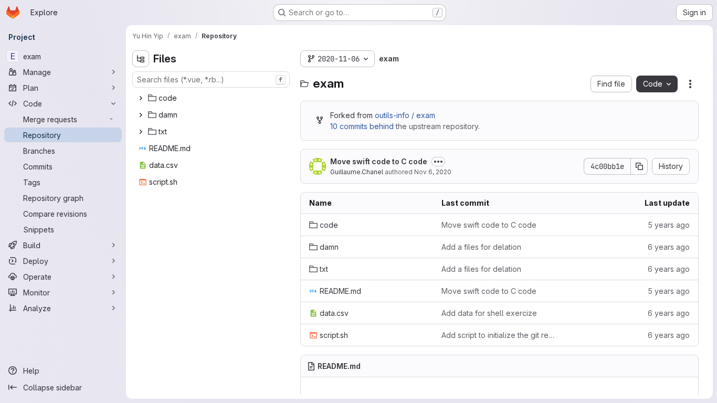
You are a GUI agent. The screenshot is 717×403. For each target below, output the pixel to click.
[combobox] (211, 79)
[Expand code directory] (140, 98)
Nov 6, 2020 (432, 172)
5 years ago (669, 224)
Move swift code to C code (378, 161)
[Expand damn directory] (140, 115)
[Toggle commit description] (438, 161)
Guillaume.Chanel (356, 172)
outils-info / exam (405, 115)
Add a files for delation (481, 246)
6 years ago (669, 246)
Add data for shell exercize (489, 313)
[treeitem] (212, 98)
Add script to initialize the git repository (499, 335)
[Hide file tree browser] (140, 58)
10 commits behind (362, 126)
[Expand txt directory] (140, 131)
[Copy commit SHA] (639, 166)
